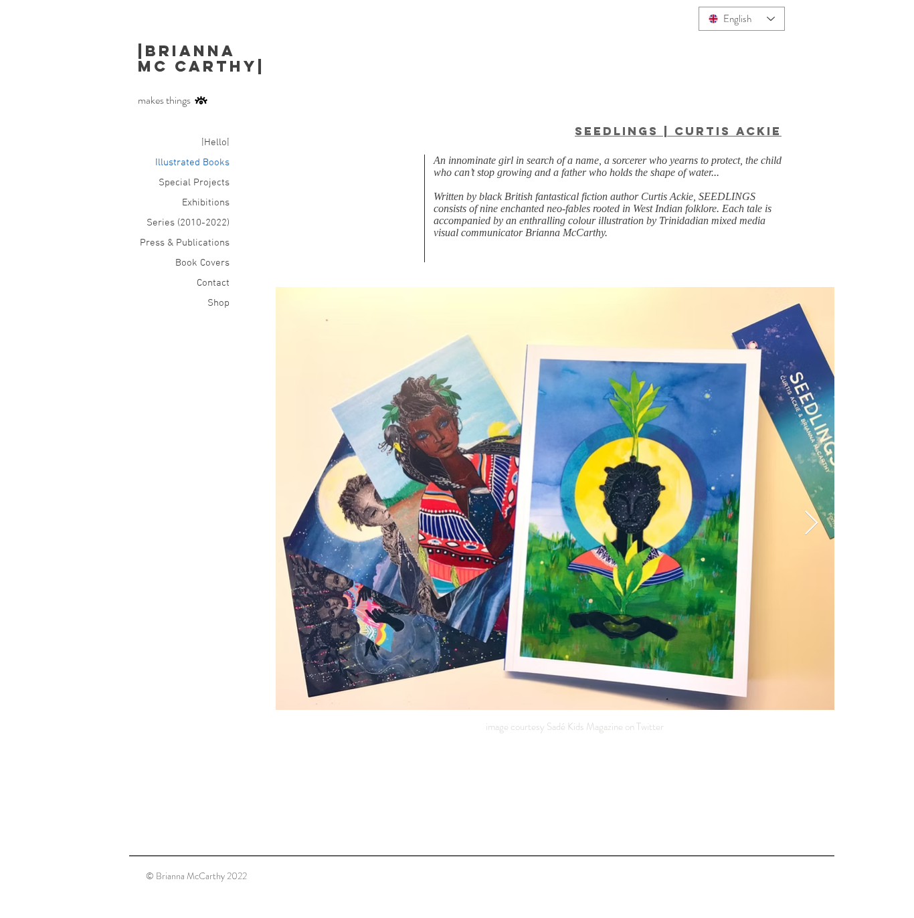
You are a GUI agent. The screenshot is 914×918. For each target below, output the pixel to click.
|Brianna (190, 50)
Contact (213, 283)
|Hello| (215, 142)
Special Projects (194, 183)
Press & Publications (185, 243)
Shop (218, 303)
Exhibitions (206, 203)
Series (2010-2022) (188, 223)
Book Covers (202, 263)
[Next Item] (811, 524)
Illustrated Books (192, 163)
